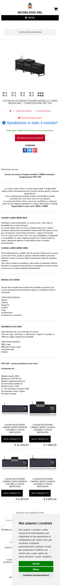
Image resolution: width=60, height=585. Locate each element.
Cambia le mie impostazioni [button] (36, 575)
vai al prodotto (12, 439)
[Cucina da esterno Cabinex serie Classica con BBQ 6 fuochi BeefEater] (43, 476)
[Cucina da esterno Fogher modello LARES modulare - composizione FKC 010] (4, 94)
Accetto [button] (36, 563)
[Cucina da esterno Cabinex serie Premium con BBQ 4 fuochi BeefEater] (15, 476)
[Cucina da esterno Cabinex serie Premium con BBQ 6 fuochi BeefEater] (15, 422)
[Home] (10, 111)
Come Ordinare (11, 547)
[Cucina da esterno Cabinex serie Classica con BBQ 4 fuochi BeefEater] (43, 422)
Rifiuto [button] (36, 569)
